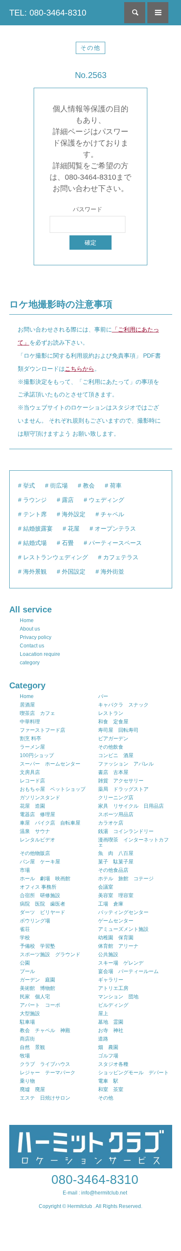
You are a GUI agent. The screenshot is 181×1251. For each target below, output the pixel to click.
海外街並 (112, 571)
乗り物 (27, 1081)
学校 (25, 938)
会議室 (105, 887)
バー (103, 696)
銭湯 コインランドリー (126, 831)
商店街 (27, 1039)
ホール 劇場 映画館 (45, 879)
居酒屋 (27, 705)
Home (27, 620)
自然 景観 (32, 1047)
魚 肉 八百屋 (115, 853)
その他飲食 (110, 747)
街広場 (59, 485)
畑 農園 (108, 1047)
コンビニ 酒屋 (115, 755)
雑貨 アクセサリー (121, 781)
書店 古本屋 (113, 772)
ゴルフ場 (108, 1056)
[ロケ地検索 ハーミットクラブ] (90, 1164)
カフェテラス (120, 557)
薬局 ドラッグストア (123, 789)
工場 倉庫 (110, 904)
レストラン (110, 713)
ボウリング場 (35, 921)
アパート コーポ (40, 1005)
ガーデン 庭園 (37, 980)
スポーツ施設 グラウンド (50, 954)
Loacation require (40, 654)
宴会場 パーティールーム (128, 971)
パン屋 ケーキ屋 (40, 862)
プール (27, 971)
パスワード (87, 209)
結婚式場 (35, 542)
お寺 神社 (110, 1030)
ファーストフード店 (42, 730)
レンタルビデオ (37, 840)
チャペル (112, 514)
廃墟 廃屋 (32, 1089)
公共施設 (108, 954)
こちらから (79, 368)
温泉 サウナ (35, 831)
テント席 (35, 514)
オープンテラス (115, 528)
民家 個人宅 (35, 997)
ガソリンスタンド (40, 798)
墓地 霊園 (110, 1022)
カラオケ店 (110, 823)
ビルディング (113, 1005)
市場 (25, 870)
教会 (89, 485)
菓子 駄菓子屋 (115, 862)
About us (30, 629)
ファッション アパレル (126, 764)
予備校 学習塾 (37, 946)
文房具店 (30, 772)
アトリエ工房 (113, 988)
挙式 (29, 485)
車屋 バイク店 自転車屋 (50, 823)
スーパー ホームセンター (50, 764)
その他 (90, 47)
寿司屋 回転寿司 (118, 730)
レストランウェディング (55, 557)
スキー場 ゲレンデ (121, 963)
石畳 (68, 542)
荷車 (116, 485)
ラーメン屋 (32, 747)
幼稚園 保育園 (115, 938)
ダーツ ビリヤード (42, 912)
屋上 (103, 1013)
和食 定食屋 (113, 722)
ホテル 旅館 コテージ (126, 879)
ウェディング (106, 499)
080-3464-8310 (94, 1179)
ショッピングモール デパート (133, 1073)
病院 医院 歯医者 (42, 904)
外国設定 (73, 571)
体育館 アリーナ (118, 946)
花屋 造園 (32, 806)
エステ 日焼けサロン (45, 1098)
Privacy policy (35, 637)
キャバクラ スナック (123, 705)
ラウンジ (35, 499)
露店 (68, 499)
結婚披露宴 (38, 528)
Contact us (32, 646)
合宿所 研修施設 (40, 895)
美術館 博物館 (37, 988)
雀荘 (25, 929)
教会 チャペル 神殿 (45, 1030)
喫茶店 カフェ (37, 713)
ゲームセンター (115, 921)
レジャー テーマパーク (47, 1073)
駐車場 (27, 1022)
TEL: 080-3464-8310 (47, 12)
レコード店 (32, 781)
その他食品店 (113, 870)
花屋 (74, 528)
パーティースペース (115, 542)
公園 (25, 963)
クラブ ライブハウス (45, 1064)
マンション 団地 (118, 997)
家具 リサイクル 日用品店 (131, 806)
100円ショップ (37, 755)
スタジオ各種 (113, 1064)
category (30, 663)
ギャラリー (110, 980)
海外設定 (73, 514)
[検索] (134, 12)
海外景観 (35, 571)
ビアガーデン (113, 738)
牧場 (25, 1056)
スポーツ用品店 (115, 814)
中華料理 (30, 722)
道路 (103, 1039)
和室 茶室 (110, 1089)
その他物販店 (35, 853)
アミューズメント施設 (123, 929)
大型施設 (30, 1013)
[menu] (157, 12)
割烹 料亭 (30, 738)
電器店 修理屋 (37, 814)
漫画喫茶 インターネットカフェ (133, 842)
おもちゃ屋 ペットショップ (52, 789)
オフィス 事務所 (38, 887)
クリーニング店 (115, 798)
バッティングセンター (123, 912)
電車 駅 (108, 1081)
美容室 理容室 (115, 895)
